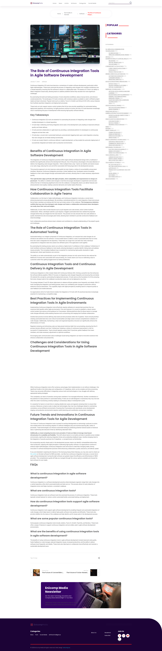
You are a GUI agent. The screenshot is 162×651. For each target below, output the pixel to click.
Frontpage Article (111, 111)
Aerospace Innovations (116, 141)
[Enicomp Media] (36, 3)
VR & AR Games (113, 64)
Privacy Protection (115, 72)
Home (59, 13)
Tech (110, 103)
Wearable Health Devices (116, 124)
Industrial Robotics (115, 79)
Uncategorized (110, 178)
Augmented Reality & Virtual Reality (117, 58)
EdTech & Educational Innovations (116, 81)
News (107, 126)
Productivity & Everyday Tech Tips (119, 169)
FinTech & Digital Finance (113, 105)
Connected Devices (114, 132)
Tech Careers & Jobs (112, 155)
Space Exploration (114, 145)
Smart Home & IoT (111, 130)
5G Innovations (113, 53)
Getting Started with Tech (117, 166)
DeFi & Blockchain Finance (117, 107)
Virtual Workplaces (115, 62)
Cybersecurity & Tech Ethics (114, 66)
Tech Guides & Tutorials (113, 162)
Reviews (108, 128)
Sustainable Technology (113, 147)
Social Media (113, 173)
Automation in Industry (116, 76)
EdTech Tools (113, 83)
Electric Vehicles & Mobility (117, 149)
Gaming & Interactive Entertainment (117, 113)
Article (108, 57)
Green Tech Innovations (116, 152)
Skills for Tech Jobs (115, 160)
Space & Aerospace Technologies (116, 139)
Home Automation (114, 134)
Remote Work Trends (115, 158)
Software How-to (114, 176)
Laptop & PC (112, 168)
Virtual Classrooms (115, 87)
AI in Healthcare (114, 121)
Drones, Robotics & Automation (115, 74)
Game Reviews (113, 117)
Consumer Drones (114, 77)
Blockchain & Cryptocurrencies (119, 94)
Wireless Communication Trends (119, 54)
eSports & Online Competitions (118, 115)
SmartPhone (113, 137)
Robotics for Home (115, 135)
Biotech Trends (113, 123)
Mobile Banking (113, 109)
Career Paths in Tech (115, 157)
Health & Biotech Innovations (115, 119)
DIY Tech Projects (114, 164)
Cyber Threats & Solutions (117, 68)
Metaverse (112, 60)
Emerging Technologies (113, 89)
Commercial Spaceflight (116, 143)
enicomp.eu (66, 647)
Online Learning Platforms (117, 85)
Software (81, 13)
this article (33, 454)
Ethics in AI (112, 70)
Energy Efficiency (114, 151)
